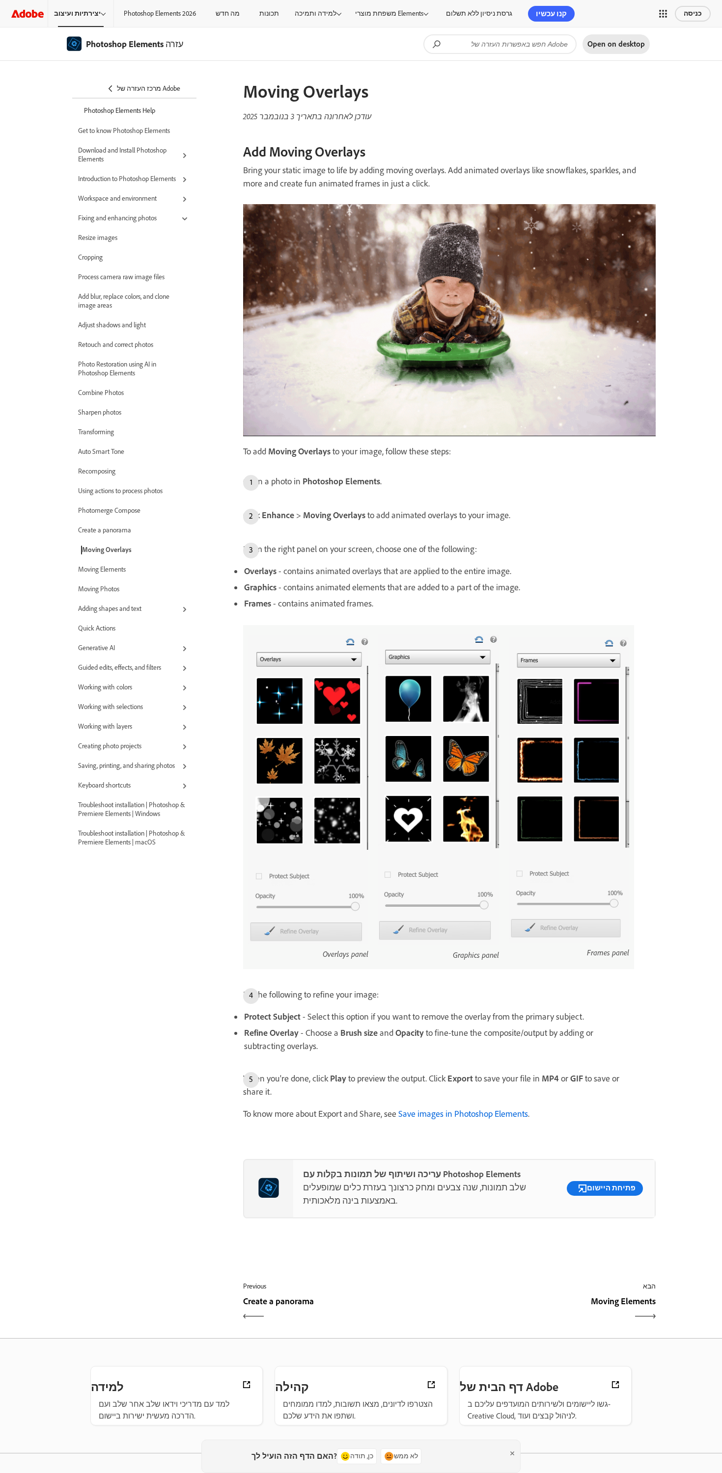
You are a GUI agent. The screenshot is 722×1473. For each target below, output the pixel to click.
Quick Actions (96, 628)
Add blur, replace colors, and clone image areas (123, 301)
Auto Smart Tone (101, 451)
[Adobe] (27, 13)
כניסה (693, 13)
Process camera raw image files (121, 277)
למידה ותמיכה (315, 13)
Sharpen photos (99, 412)
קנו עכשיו (551, 13)
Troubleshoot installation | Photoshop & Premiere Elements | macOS (131, 837)
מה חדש (228, 13)
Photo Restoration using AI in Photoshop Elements (117, 368)
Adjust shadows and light (112, 325)
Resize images (97, 238)
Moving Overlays (107, 550)
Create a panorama (104, 530)
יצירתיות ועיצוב (77, 13)
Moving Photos (98, 589)
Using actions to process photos (120, 491)
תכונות (269, 13)
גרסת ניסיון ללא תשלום (479, 13)
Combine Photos (101, 393)
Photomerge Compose (109, 510)
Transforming (96, 432)
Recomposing (96, 471)
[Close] (512, 1453)
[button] (663, 14)
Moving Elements (102, 569)
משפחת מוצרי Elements (389, 13)
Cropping (90, 257)
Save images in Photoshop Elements (463, 1113)
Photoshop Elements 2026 (160, 13)
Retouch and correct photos (115, 345)
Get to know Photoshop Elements (124, 131)
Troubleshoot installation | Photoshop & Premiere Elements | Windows (131, 809)
